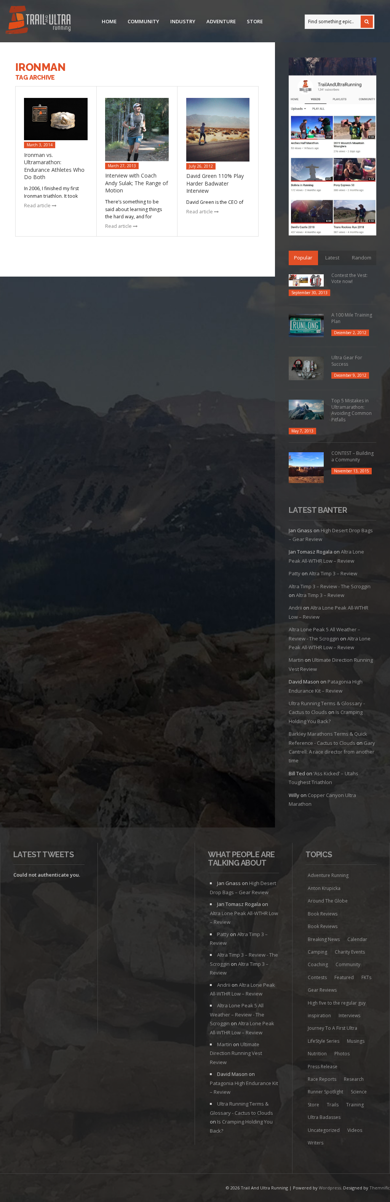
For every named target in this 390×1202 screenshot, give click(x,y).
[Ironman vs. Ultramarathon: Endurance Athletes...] (56, 119)
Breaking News (324, 939)
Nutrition (317, 1053)
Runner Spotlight (325, 1091)
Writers (315, 1143)
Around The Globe (328, 901)
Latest (332, 257)
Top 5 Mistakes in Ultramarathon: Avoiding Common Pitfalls (351, 410)
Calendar (357, 939)
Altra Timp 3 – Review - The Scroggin (330, 586)
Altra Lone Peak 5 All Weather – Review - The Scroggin (237, 1014)
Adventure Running (328, 875)
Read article (38, 205)
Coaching (318, 964)
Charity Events (350, 952)
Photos (342, 1053)
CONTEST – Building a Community (352, 456)
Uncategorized (324, 1130)
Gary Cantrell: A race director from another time (332, 751)
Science (359, 1091)
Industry (182, 21)
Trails (333, 1104)
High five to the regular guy (337, 1003)
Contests (317, 977)
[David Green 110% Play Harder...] (218, 130)
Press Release (322, 1066)
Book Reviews (322, 914)
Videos (354, 1130)
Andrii (295, 607)
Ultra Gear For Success (346, 360)
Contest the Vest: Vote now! (349, 278)
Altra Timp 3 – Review (333, 573)
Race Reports (322, 1079)
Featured (344, 977)
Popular (303, 257)
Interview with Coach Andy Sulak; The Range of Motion (136, 183)
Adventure (221, 21)
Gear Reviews (322, 990)
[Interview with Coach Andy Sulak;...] (137, 129)
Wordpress (330, 1188)
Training (355, 1104)
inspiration (319, 1015)
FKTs (366, 977)
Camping (317, 952)
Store (255, 21)
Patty (294, 573)
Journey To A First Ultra (332, 1028)
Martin (296, 659)
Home (109, 21)
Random (361, 257)
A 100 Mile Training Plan (351, 318)
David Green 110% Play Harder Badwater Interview (215, 183)
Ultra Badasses (324, 1117)
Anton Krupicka (324, 888)
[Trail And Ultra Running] (38, 21)
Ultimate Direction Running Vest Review (236, 1053)
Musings (355, 1041)
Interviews (349, 1015)
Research (354, 1079)
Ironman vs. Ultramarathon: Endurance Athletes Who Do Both (54, 166)
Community (143, 21)
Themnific (379, 1188)
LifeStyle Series (323, 1041)
